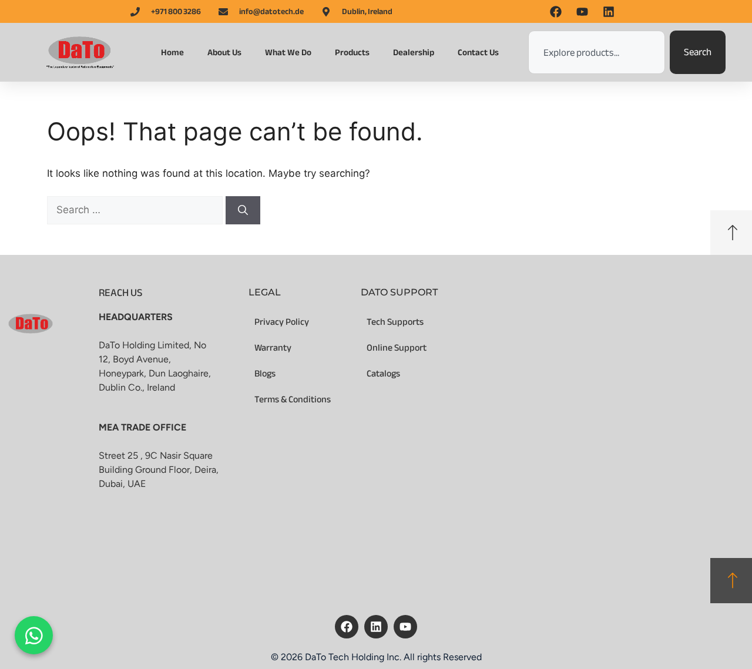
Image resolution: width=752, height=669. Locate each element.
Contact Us (478, 52)
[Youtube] (405, 626)
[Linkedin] (376, 626)
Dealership (413, 52)
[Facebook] (346, 626)
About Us (224, 52)
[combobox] (596, 52)
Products (352, 52)
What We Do (288, 52)
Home (172, 52)
